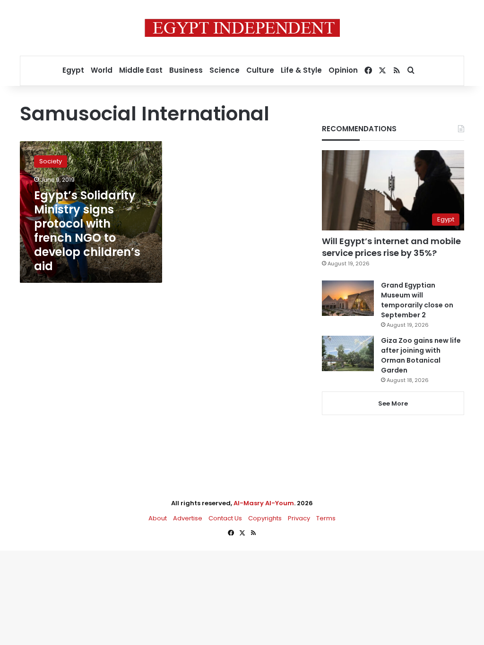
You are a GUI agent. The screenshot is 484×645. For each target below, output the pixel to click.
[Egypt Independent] (242, 28)
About (157, 518)
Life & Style (301, 70)
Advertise (187, 518)
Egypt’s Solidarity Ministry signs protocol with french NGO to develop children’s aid (87, 230)
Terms (326, 518)
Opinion (343, 70)
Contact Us (225, 518)
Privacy (299, 518)
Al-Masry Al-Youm (263, 503)
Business (186, 70)
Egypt (73, 70)
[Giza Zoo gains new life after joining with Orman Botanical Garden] (348, 353)
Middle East (141, 70)
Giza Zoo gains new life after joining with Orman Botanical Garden (421, 355)
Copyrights (265, 518)
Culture (260, 70)
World (101, 70)
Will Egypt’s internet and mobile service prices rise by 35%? (391, 247)
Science (224, 70)
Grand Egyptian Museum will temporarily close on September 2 (417, 300)
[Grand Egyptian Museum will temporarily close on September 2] (348, 298)
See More (393, 403)
